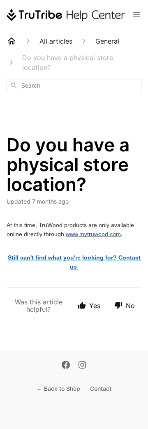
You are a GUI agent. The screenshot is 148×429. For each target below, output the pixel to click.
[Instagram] (82, 365)
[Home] (11, 41)
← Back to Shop (58, 388)
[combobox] (74, 85)
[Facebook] (66, 365)
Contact (100, 388)
